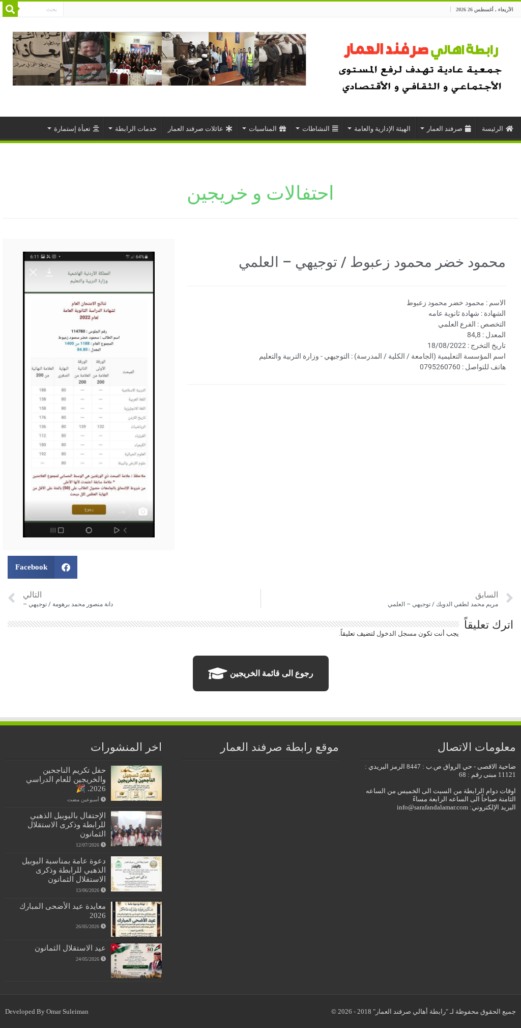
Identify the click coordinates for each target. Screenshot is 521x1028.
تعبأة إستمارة (72, 128)
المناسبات (263, 128)
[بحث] (10, 9)
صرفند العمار (444, 128)
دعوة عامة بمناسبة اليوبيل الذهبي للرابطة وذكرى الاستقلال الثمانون (64, 869)
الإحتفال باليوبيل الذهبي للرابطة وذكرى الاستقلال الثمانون (66, 824)
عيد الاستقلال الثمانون (70, 947)
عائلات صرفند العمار (195, 128)
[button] (42, 567)
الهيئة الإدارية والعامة (382, 128)
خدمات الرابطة (136, 128)
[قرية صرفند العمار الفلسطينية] (422, 64)
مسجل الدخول (397, 633)
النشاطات (316, 128)
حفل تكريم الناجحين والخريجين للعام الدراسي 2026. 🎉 (66, 779)
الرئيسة (492, 128)
